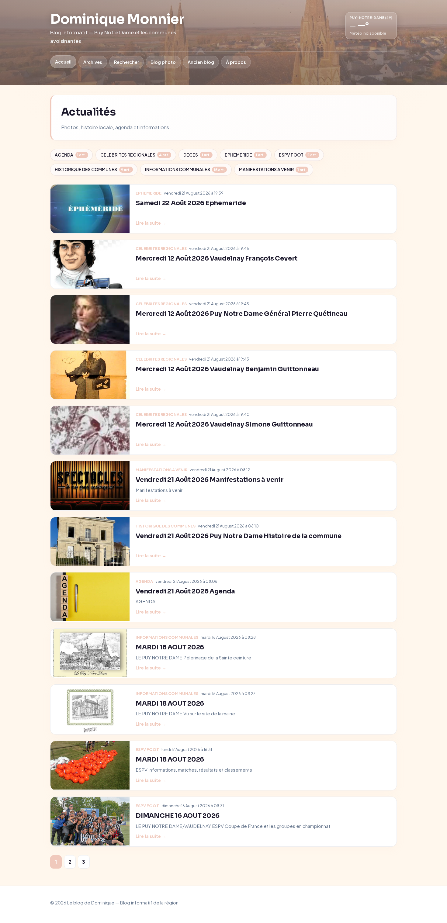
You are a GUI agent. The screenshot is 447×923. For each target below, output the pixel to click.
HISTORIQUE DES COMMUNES (93, 169)
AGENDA (70, 154)
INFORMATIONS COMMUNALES (185, 169)
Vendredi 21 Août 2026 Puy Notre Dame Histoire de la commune (238, 536)
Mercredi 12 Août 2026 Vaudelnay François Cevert (216, 258)
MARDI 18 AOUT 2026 (170, 647)
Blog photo (163, 62)
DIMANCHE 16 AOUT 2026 (178, 816)
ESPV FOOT (298, 154)
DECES (197, 154)
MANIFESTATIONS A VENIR (273, 169)
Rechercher (126, 62)
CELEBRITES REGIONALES (135, 154)
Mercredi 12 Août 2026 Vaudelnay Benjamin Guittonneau (227, 369)
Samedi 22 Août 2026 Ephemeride (191, 203)
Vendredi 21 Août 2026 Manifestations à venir (210, 480)
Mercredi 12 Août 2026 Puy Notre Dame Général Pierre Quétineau (241, 314)
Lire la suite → (151, 223)
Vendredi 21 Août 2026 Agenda (185, 591)
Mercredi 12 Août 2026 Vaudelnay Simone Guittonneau (224, 424)
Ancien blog (201, 62)
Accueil (63, 61)
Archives (92, 62)
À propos (236, 62)
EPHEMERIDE (245, 154)
